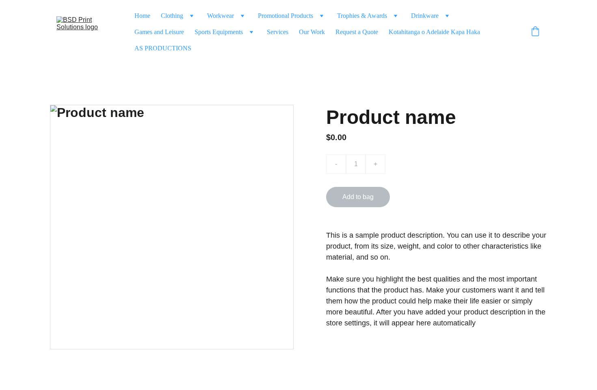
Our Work (312, 31)
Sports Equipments (219, 31)
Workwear (220, 15)
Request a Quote (356, 31)
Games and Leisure (159, 31)
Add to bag (358, 196)
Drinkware (425, 15)
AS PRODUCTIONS (162, 48)
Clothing (172, 15)
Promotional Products (285, 15)
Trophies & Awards (362, 15)
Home (142, 15)
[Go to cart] (535, 32)
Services (277, 31)
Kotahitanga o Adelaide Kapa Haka (434, 31)
